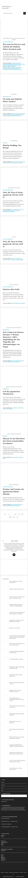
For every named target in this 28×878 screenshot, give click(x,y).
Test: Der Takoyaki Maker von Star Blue (16, 659)
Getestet (5, 361)
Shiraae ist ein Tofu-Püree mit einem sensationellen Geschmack (14, 441)
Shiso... (2, 854)
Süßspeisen (6, 69)
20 (22, 514)
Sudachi (5, 259)
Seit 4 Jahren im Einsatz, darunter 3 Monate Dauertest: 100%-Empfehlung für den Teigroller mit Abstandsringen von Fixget (13, 339)
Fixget (22, 360)
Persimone (17, 303)
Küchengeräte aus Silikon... (7, 849)
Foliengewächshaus (17, 504)
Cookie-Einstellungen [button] (19, 876)
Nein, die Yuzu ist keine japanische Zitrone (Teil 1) (13, 243)
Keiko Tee (17, 114)
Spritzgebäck (16, 68)
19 (19, 514)
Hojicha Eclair (7, 64)
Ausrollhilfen (15, 360)
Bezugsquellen (7, 96)
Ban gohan (14, 407)
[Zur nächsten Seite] (17, 517)
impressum (11, 872)
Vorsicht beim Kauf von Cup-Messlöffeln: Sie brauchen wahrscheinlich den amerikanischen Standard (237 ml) (17, 637)
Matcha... (3, 835)
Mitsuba (17, 505)
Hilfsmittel (6, 329)
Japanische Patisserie (9, 114)
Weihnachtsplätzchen (16, 69)
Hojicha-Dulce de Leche (18, 64)
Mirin (16, 457)
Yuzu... (2, 836)
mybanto (3, 784)
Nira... (2, 856)
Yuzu (18, 209)
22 (13, 517)
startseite (2, 872)
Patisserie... (3, 850)
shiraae (21, 457)
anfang (2, 782)
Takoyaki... (3, 841)
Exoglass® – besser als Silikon (14, 628)
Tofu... (2, 844)
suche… (3, 787)
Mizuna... (3, 860)
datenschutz (16, 872)
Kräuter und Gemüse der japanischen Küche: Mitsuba (13, 491)
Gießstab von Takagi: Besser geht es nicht (16, 589)
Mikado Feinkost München (14, 115)
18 (15, 514)
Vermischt (6, 389)
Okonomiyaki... (4, 842)
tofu (4, 458)
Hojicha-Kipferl (7, 65)
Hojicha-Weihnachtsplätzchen (9, 67)
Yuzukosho (6, 211)
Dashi (13, 457)
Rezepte (5, 142)
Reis (4, 408)
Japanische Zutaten (8, 162)
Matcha (10, 68)
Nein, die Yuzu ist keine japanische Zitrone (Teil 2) (13, 194)
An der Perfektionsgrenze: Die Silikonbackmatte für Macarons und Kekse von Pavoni (16, 699)
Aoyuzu (13, 258)
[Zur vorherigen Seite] (5, 514)
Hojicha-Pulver (16, 65)
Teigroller (17, 361)
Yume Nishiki (9, 408)
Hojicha (18, 63)
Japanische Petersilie (9, 505)
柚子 (22, 259)
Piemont (23, 303)
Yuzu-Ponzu (17, 210)
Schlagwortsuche (6, 793)
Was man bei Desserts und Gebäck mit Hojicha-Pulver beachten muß (14, 46)
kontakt (6, 872)
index (25, 872)
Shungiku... (3, 858)
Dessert (14, 63)
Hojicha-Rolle (7, 66)
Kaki (13, 303)
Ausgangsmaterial (8, 41)
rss (13, 873)
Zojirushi (12, 211)
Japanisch (14, 209)
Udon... (2, 843)
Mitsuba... (3, 857)
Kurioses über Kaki (11, 289)
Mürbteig (10, 361)
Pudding (21, 162)
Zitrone (13, 259)
